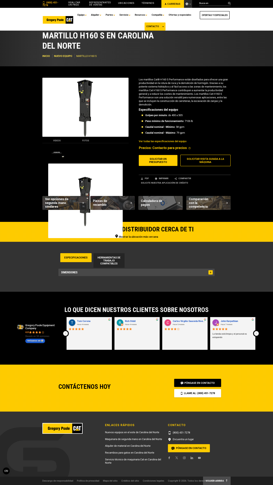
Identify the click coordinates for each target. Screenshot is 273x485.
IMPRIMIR (163, 194)
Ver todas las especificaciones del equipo (163, 156)
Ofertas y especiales (189, 15)
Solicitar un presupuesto (158, 176)
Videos (57, 156)
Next (126, 167)
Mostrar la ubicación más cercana (138, 252)
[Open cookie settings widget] (6, 470)
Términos (148, 3)
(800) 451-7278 (50, 4)
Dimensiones (69, 287)
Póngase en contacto (199, 465)
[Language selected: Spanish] (188, 4)
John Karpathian (229, 401)
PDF (146, 194)
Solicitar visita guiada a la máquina (205, 176)
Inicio (46, 71)
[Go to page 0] (157, 432)
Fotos (85, 156)
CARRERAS (173, 4)
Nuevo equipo (63, 71)
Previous (45, 167)
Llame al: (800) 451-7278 (199, 475)
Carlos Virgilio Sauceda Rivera (189, 401)
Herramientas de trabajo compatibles (109, 275)
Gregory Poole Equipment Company (40, 407)
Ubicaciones (126, 3)
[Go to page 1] (159, 431)
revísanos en (34, 420)
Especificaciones (76, 272)
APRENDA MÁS (173, 33)
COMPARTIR (184, 194)
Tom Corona (83, 401)
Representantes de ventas (100, 3)
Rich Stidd (130, 401)
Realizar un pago (74, 3)
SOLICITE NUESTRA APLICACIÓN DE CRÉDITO (164, 198)
